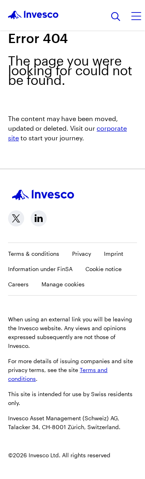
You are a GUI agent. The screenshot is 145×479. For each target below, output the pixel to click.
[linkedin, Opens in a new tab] (39, 218)
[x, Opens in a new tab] (16, 218)
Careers (18, 284)
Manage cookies (63, 284)
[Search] (116, 17)
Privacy (81, 253)
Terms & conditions (33, 253)
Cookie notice (103, 268)
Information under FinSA (40, 268)
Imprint (113, 253)
